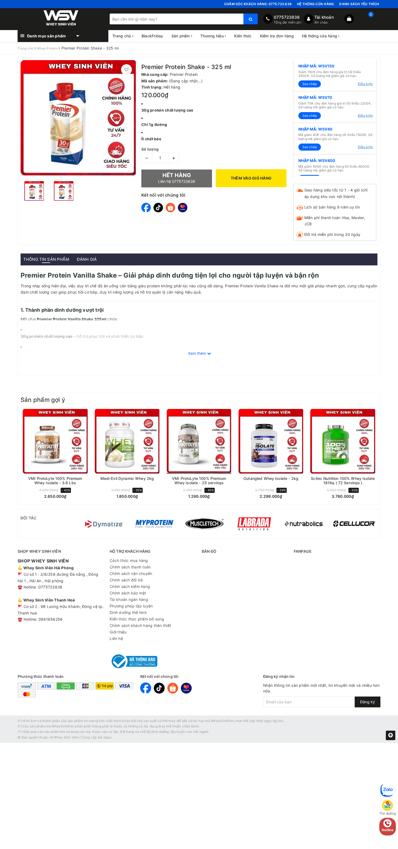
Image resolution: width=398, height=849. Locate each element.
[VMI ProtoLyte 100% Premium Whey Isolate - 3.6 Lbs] (55, 441)
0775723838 (287, 17)
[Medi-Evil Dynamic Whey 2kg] (127, 441)
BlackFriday (152, 36)
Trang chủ (122, 36)
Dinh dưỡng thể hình (128, 612)
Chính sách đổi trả (126, 580)
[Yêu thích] (126, 69)
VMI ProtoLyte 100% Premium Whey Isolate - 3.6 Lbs (55, 480)
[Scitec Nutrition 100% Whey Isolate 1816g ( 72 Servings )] (342, 441)
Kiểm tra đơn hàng (277, 36)
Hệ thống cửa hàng (315, 4)
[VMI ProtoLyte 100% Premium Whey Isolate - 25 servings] (199, 441)
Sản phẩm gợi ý (43, 399)
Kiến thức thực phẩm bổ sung (137, 619)
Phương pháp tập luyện (131, 606)
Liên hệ (116, 638)
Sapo (107, 737)
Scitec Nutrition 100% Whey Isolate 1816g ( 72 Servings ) (343, 480)
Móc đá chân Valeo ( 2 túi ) (52, 812)
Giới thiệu (118, 632)
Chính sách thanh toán (130, 567)
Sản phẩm (181, 36)
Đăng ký (367, 702)
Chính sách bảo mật (128, 593)
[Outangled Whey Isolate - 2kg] (271, 441)
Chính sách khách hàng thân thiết (140, 625)
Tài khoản (324, 17)
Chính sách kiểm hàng (130, 586)
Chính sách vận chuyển (131, 573)
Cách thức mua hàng (129, 560)
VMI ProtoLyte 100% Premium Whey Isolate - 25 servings (199, 480)
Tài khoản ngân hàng (129, 599)
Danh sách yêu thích (359, 4)
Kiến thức (243, 36)
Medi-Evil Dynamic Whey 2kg (127, 478)
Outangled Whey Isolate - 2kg (270, 478)
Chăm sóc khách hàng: (258, 4)
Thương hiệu (212, 36)
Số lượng (150, 149)
